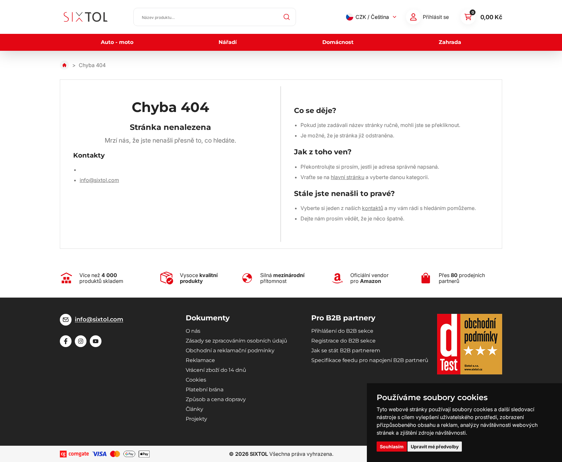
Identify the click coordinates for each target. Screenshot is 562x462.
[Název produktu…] (214, 17)
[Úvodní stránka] (64, 65)
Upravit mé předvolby (435, 446)
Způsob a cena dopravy (216, 399)
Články (194, 409)
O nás (193, 331)
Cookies (196, 380)
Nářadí (228, 42)
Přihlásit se (436, 17)
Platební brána (204, 389)
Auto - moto (117, 42)
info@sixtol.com (99, 180)
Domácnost (338, 42)
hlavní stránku (347, 177)
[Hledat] (286, 16)
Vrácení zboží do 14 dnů (216, 370)
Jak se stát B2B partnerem (345, 350)
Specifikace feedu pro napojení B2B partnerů (369, 360)
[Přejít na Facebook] (66, 341)
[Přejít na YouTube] (95, 341)
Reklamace (200, 360)
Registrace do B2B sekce (343, 341)
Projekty (196, 419)
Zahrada (450, 42)
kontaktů (372, 208)
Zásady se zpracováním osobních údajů (236, 341)
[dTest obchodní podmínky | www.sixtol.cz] (469, 344)
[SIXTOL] (86, 16)
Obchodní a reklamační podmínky (230, 350)
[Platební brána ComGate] (74, 454)
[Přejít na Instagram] (81, 341)
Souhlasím (392, 446)
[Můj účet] (413, 16)
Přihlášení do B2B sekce (342, 331)
